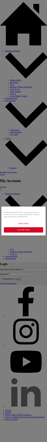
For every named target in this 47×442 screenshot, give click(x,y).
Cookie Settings (23, 223)
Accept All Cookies (23, 230)
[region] (23, 221)
